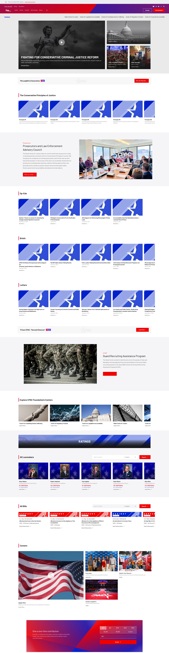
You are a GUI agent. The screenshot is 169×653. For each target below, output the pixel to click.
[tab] (103, 628)
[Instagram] (156, 6)
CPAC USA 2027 (8, 6)
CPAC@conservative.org (139, 575)
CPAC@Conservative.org (93, 603)
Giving (15, 6)
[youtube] (153, 6)
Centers (7, 17)
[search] (62, 42)
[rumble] (158, 6)
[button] (47, 10)
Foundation (21, 6)
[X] (161, 6)
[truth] (164, 6)
